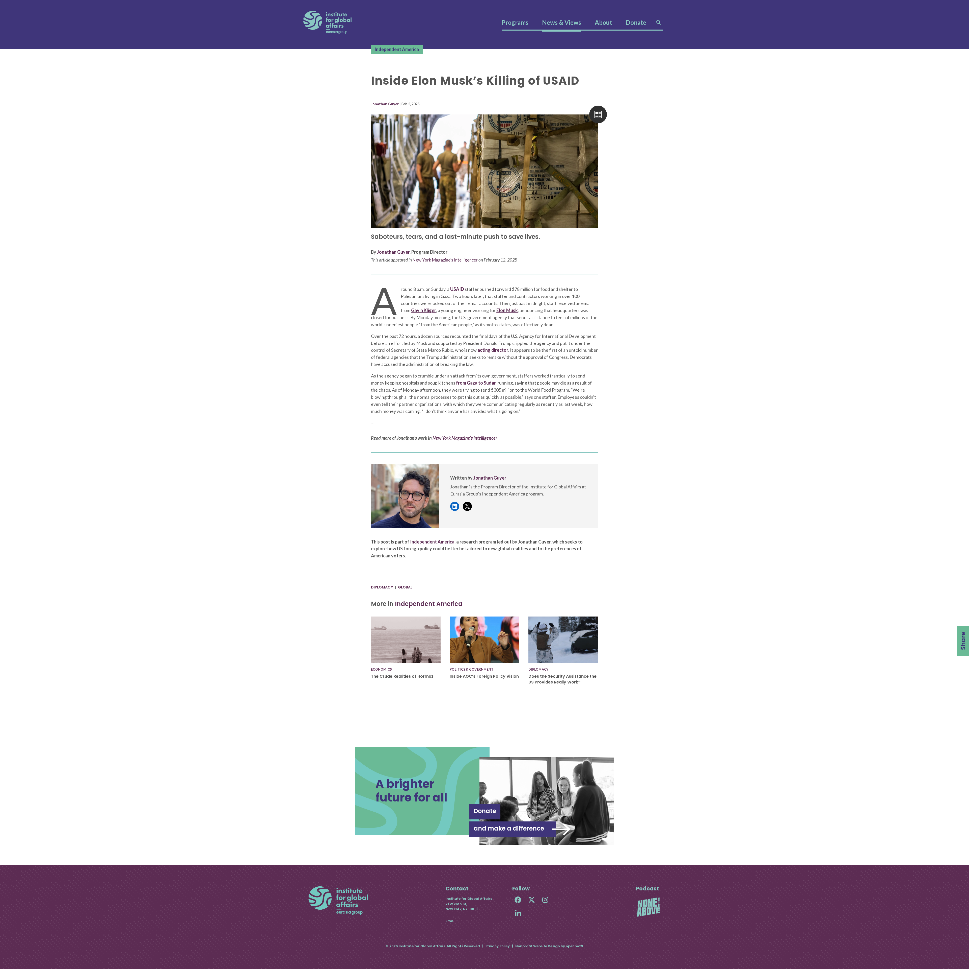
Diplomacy (382, 587)
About (603, 22)
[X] (531, 899)
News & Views (561, 22)
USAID (457, 289)
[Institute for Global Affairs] (327, 22)
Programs (515, 22)
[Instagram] (545, 899)
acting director (492, 350)
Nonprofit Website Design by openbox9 (549, 946)
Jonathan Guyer (385, 104)
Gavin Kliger (423, 310)
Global (405, 587)
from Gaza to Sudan (476, 383)
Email (450, 920)
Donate (636, 22)
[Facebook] (518, 899)
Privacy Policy (498, 946)
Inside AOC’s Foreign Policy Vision (484, 676)
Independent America (396, 49)
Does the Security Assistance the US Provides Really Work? (562, 679)
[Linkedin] (518, 913)
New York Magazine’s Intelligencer (445, 260)
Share (963, 641)
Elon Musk (507, 310)
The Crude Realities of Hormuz (402, 676)
